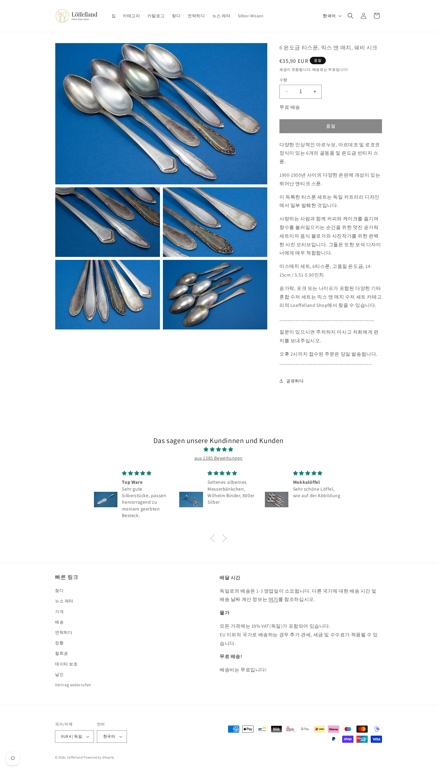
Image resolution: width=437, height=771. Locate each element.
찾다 (59, 590)
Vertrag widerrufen (73, 684)
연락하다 (63, 632)
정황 (59, 643)
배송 (59, 622)
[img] (218, 449)
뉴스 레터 (64, 601)
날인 (59, 674)
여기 (273, 599)
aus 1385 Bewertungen (218, 458)
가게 (59, 611)
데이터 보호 (66, 664)
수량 (283, 79)
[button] (350, 15)
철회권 (61, 653)
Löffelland (75, 757)
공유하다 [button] (295, 381)
